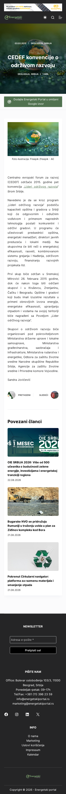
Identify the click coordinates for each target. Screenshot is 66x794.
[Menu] (60, 17)
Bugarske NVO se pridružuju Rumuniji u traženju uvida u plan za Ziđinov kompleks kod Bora (31, 526)
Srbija (48, 43)
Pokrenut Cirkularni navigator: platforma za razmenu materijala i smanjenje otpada (31, 581)
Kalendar (33, 754)
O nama (33, 736)
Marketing (33, 740)
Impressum (33, 750)
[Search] (52, 17)
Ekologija (37, 43)
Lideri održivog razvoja (41, 186)
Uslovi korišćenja (33, 745)
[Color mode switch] (45, 17)
